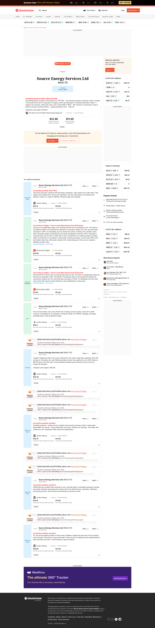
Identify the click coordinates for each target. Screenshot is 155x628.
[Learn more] (99, 212)
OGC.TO (112, 92)
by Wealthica (123, 297)
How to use (112, 292)
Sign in (109, 70)
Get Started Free (119, 578)
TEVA (119, 22)
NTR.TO (112, 83)
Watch (94, 186)
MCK (82, 22)
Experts (57, 16)
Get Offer (125, 2)
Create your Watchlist (69, 141)
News (118, 16)
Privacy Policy (52, 619)
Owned (53, 203)
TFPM (110, 87)
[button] (45, 113)
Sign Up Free (132, 10)
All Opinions (27, 16)
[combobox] (57, 10)
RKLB (110, 234)
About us (106, 292)
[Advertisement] (77, 43)
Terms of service (63, 619)
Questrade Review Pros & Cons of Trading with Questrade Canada (117, 200)
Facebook (106, 294)
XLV (107, 22)
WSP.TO (111, 247)
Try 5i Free (49, 244)
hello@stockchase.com (75, 613)
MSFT (111, 243)
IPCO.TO (42, 22)
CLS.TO (112, 252)
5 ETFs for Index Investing (114, 222)
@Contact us (97, 617)
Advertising (88, 617)
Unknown (69, 113)
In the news (80, 617)
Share (84, 186)
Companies (51, 617)
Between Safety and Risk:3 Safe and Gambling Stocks (115, 211)
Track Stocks (91, 10)
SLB (110, 96)
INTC (110, 238)
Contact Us (119, 292)
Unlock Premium (38, 244)
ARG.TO (111, 100)
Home (17, 16)
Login (123, 10)
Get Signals (52, 141)
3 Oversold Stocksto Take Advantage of (112, 216)
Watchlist (105, 10)
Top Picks (39, 16)
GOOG (95, 22)
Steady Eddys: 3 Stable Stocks (115, 206)
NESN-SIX (70, 22)
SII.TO (28, 22)
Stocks (48, 16)
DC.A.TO (56, 22)
